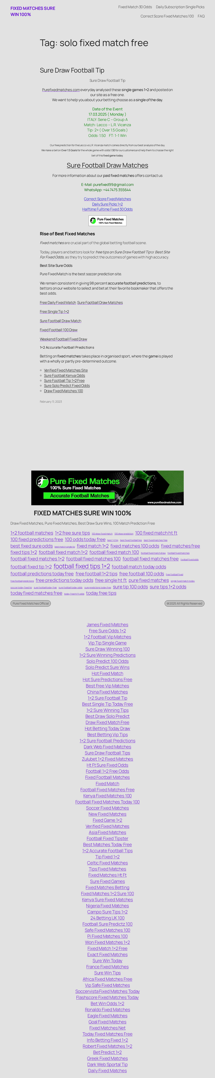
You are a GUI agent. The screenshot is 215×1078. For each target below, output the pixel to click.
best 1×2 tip (112, 540)
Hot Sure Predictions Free (107, 679)
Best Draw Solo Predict (107, 716)
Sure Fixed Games (107, 881)
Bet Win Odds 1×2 (107, 1003)
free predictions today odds (64, 580)
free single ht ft (111, 580)
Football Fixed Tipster (107, 838)
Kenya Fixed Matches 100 (107, 796)
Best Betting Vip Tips (107, 734)
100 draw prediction (123, 533)
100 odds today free (85, 539)
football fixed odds (190, 559)
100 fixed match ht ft (156, 533)
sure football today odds (71, 587)
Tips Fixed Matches (107, 869)
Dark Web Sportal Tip (107, 1064)
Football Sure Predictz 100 (107, 924)
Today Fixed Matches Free (107, 1034)
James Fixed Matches (107, 624)
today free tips (101, 593)
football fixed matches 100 (93, 559)
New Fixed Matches (107, 814)
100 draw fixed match (102, 533)
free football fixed (174, 574)
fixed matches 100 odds (134, 546)
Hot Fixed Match (107, 673)
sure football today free (45, 587)
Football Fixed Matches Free (107, 789)
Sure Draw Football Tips (107, 753)
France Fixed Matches (107, 967)
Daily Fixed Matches (107, 1070)
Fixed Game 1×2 (107, 820)
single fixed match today (183, 580)
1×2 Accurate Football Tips (107, 850)
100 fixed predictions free (36, 539)
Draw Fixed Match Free (107, 722)
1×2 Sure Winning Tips (108, 710)
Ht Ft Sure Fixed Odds (107, 765)
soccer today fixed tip (21, 587)
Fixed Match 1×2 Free (107, 948)
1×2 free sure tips (72, 533)
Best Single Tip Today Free (107, 704)
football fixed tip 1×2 (31, 566)
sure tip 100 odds (130, 586)
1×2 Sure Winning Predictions (107, 655)
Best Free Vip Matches (107, 686)
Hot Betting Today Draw (107, 728)
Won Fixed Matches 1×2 (107, 942)
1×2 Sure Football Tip (107, 698)
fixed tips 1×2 (23, 552)
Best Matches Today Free (107, 844)
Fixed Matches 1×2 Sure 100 (107, 893)
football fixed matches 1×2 (37, 559)
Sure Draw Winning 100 (107, 649)
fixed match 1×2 (93, 546)
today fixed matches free (36, 593)
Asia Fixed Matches (107, 832)
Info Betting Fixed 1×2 (107, 1040)
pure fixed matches (149, 580)
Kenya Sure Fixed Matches (107, 899)
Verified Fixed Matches (108, 826)
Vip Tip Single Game (107, 643)
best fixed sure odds (31, 546)
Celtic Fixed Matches (107, 863)
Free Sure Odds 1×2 (107, 631)
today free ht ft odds (74, 593)
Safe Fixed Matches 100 (107, 930)
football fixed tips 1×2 (82, 566)
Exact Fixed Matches (107, 954)
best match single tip (65, 546)
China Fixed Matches (107, 692)
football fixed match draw (153, 553)
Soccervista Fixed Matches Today (107, 991)
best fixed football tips (131, 540)
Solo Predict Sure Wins (107, 667)
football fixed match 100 (114, 552)
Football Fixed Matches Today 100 (107, 802)
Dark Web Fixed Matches (107, 747)
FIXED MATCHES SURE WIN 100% (82, 512)
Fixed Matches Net (107, 1028)
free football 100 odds (141, 573)
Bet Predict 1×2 (107, 1052)
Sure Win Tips (107, 973)
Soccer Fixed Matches (107, 808)
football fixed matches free (151, 559)
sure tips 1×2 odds (168, 586)
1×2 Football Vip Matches (107, 637)
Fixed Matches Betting (107, 887)
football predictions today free (42, 573)
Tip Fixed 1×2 (107, 857)
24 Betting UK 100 (107, 918)
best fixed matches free (156, 540)
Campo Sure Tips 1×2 (107, 912)
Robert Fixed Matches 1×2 (107, 1046)
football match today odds (139, 566)
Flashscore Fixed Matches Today (107, 997)
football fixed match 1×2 (63, 552)
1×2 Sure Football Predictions (107, 740)
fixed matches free (180, 546)
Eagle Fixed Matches (107, 1015)
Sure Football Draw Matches (107, 165)
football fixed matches (179, 553)
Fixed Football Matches (107, 777)
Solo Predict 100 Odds (108, 661)
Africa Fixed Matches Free (107, 979)
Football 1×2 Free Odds (107, 771)
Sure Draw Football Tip (72, 70)
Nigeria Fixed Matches (107, 906)
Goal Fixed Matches (107, 1022)
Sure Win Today (107, 960)
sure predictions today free (97, 587)
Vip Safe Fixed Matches (107, 985)
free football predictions (22, 580)
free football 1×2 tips (96, 573)
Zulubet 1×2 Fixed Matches (107, 759)
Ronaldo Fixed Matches (107, 1009)
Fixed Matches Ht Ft (107, 875)
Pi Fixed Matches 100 (107, 936)
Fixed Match (107, 783)
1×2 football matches (31, 533)
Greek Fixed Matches (107, 1058)
